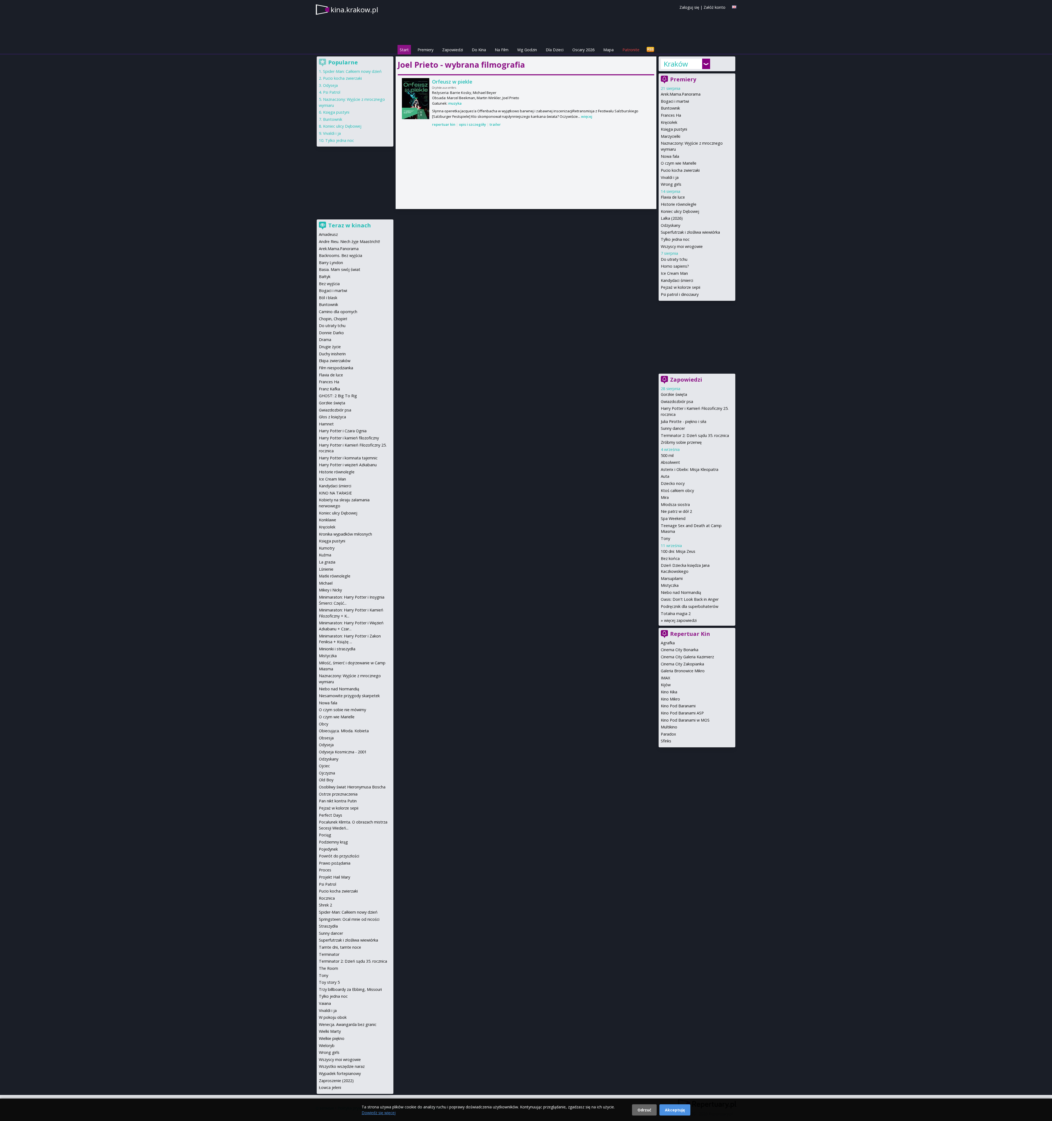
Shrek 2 (325, 905)
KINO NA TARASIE (335, 493)
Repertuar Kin (690, 633)
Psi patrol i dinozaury (680, 294)
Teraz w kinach (349, 225)
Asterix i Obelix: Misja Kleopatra (689, 469)
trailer (495, 124)
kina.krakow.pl (354, 10)
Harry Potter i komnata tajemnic (348, 458)
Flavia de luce (673, 197)
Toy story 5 (329, 982)
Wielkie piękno (331, 1038)
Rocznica (327, 898)
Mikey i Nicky (330, 590)
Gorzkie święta (674, 394)
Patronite (630, 49)
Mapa (608, 49)
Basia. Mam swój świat (339, 269)
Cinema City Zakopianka (682, 664)
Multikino (669, 727)
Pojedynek (328, 849)
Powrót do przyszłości (339, 856)
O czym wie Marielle (678, 163)
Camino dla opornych (338, 311)
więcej (586, 116)
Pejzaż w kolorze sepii (680, 287)
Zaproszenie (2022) (336, 1080)
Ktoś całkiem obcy (677, 490)
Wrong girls (671, 184)
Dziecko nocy (673, 483)
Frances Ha (671, 115)
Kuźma (325, 554)
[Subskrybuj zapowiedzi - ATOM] (650, 50)
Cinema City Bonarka (679, 649)
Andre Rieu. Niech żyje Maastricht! (349, 241)
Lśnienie (326, 569)
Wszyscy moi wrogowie (682, 246)
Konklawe (327, 519)
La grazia (327, 562)
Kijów (666, 684)
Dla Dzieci (555, 49)
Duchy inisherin (332, 353)
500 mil (667, 455)
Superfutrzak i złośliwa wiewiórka (690, 232)
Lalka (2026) (672, 218)
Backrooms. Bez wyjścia (340, 255)
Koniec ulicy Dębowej (680, 211)
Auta (665, 476)
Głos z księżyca (332, 416)
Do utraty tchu (674, 259)
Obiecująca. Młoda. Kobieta (344, 730)
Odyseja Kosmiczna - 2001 (343, 751)
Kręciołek (669, 122)
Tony (665, 538)
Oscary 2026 (583, 49)
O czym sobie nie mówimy (342, 709)
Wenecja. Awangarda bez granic (347, 1024)
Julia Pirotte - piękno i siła (683, 421)
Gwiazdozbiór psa (677, 401)
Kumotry (327, 548)
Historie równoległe (678, 204)
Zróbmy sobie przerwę (681, 442)
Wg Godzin (527, 49)
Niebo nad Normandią (681, 592)
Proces (325, 870)
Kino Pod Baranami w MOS (685, 720)
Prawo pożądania (334, 863)
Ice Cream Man (674, 273)
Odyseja (330, 85)
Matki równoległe (334, 576)
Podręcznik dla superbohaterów (689, 606)
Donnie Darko (331, 332)
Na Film (501, 49)
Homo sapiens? (675, 266)
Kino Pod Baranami (678, 705)
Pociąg (325, 834)
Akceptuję (675, 1110)
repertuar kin (443, 124)
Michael (326, 583)
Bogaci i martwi (675, 101)
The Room (328, 968)
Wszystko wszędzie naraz (342, 1066)
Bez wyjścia (329, 283)
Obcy (323, 724)
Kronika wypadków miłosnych (345, 534)
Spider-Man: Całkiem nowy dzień (352, 71)
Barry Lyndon (331, 262)
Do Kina (479, 49)
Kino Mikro (670, 699)
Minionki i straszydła (337, 648)
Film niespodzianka (336, 367)
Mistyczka (670, 585)
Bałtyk (324, 276)
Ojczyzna (327, 773)
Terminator (329, 954)
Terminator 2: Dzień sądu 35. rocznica (695, 435)
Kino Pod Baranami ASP (682, 713)
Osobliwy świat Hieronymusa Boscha (352, 787)
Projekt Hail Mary (334, 877)
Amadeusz (328, 234)
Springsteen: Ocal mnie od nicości (349, 919)
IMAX (665, 677)
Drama (325, 339)
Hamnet (326, 424)
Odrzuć (644, 1110)
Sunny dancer (673, 428)
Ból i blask (328, 297)
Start (404, 49)
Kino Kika (669, 691)
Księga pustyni (674, 129)
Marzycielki (670, 136)
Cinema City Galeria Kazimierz (687, 656)
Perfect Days (330, 815)
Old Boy (326, 779)
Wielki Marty (330, 1031)
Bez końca (670, 558)
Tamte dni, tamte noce (340, 947)
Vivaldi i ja (670, 177)
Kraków (676, 64)
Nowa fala (670, 156)
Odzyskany (670, 225)
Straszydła (328, 926)
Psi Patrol (331, 92)
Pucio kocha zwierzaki (680, 170)
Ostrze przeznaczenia (338, 794)
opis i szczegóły (472, 124)
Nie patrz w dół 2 (676, 511)
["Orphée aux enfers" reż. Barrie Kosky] (415, 98)
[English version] (734, 6)
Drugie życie (330, 346)
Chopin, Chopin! (333, 318)
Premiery (425, 49)
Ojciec (324, 765)
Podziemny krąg (333, 842)
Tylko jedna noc (675, 239)
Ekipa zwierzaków (334, 360)
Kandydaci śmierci (677, 280)
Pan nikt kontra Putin (338, 800)
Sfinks (666, 740)
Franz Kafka (329, 388)
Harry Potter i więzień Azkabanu (348, 464)
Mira (665, 497)
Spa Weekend (673, 518)
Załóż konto (714, 7)
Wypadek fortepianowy (340, 1073)
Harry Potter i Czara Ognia (343, 430)
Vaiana (325, 1003)
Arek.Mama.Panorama (681, 94)
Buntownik (670, 108)
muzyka (455, 103)
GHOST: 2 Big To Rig (338, 395)
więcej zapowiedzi (680, 620)
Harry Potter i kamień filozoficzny (349, 438)
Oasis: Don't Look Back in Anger (690, 599)
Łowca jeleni (330, 1087)
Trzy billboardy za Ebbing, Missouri (350, 989)
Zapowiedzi (452, 49)
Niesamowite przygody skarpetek (349, 695)
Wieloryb (327, 1045)
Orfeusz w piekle (452, 81)
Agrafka (668, 642)
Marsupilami (672, 578)
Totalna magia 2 (676, 613)
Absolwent (670, 462)
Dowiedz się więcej (379, 1112)
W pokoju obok (333, 1017)
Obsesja (326, 737)
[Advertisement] (526, 168)
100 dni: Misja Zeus (678, 551)
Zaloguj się (689, 7)
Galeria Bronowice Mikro (683, 670)
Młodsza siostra (675, 504)
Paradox (668, 734)
